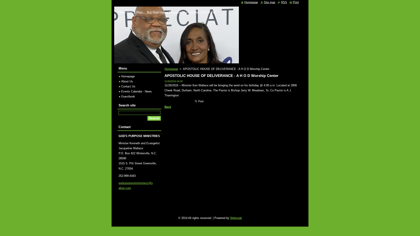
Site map (269, 2)
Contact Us (128, 86)
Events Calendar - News (136, 91)
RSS (284, 2)
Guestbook (128, 96)
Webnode (236, 218)
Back (167, 107)
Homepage (171, 69)
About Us (127, 81)
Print (296, 2)
